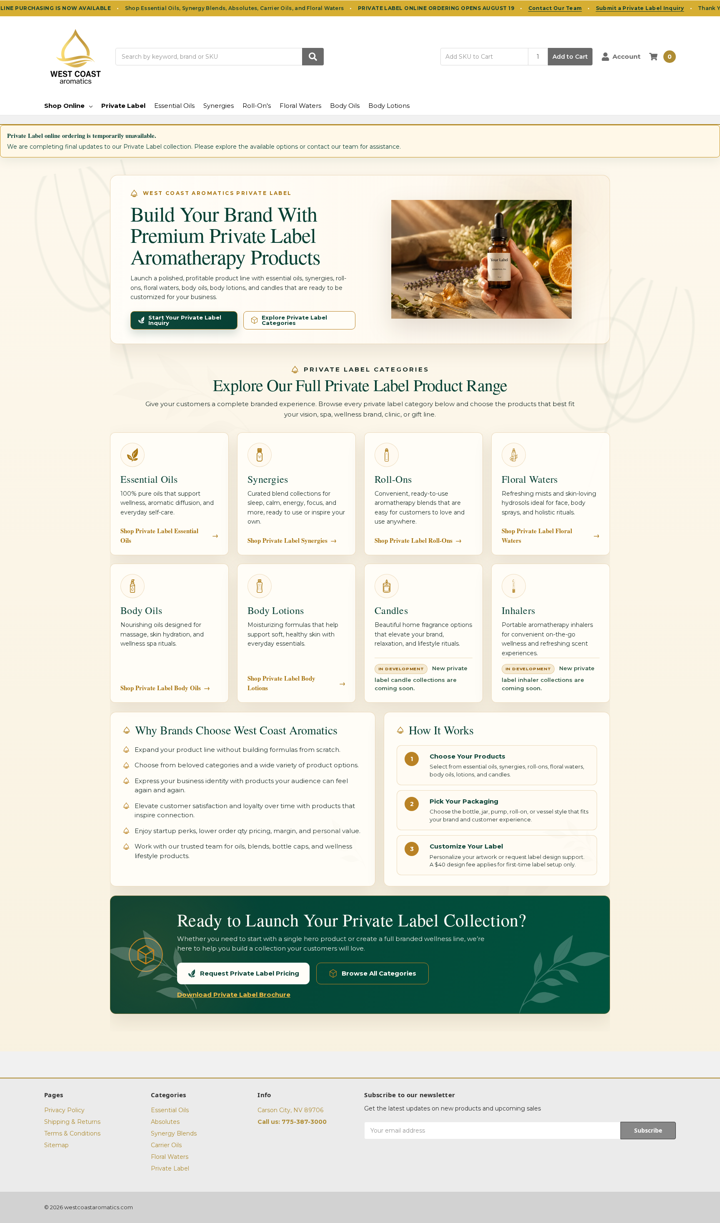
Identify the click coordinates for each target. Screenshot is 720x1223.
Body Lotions (389, 106)
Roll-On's (256, 106)
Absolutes (165, 1122)
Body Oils (345, 106)
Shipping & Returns (72, 1122)
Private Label (123, 106)
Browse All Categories (379, 973)
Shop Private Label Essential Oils (169, 535)
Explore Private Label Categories (294, 320)
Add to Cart (570, 56)
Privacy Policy (64, 1110)
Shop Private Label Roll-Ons (418, 540)
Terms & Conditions (72, 1133)
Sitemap (56, 1145)
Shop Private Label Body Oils (165, 687)
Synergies (218, 106)
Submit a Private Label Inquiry (640, 8)
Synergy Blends (174, 1133)
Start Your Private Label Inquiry (184, 320)
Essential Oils (174, 106)
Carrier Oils (166, 1145)
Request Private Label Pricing (249, 973)
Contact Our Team (555, 8)
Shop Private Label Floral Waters (551, 535)
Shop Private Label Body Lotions (296, 683)
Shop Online (64, 106)
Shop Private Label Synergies (292, 540)
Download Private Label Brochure (233, 994)
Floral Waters (300, 106)
